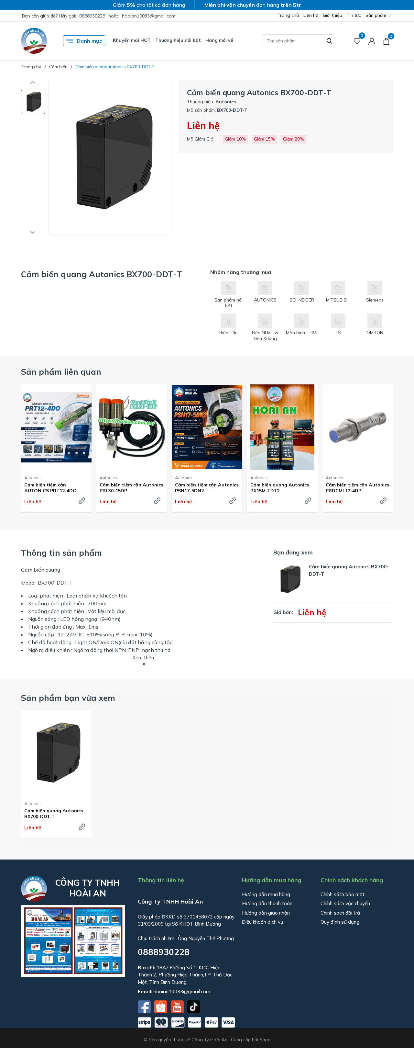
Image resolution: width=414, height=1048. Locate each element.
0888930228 (92, 16)
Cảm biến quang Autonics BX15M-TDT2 (279, 488)
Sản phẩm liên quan (61, 372)
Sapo (265, 1039)
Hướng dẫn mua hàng (266, 894)
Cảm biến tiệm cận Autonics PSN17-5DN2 (206, 488)
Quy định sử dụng (340, 922)
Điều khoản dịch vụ (262, 922)
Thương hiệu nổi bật (178, 40)
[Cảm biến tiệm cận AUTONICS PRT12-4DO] (56, 427)
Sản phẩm (376, 15)
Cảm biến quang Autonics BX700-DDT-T (53, 813)
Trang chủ (288, 15)
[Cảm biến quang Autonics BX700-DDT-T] (56, 753)
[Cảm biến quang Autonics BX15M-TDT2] (282, 427)
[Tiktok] (193, 1006)
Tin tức (354, 15)
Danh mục (89, 41)
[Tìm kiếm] (329, 40)
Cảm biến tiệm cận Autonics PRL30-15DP (131, 488)
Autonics (33, 477)
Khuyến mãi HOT (132, 40)
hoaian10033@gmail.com (148, 16)
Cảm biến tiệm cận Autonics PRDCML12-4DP (357, 488)
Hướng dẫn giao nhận (266, 913)
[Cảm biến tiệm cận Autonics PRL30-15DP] (131, 427)
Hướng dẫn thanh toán (267, 903)
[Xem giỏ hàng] (386, 41)
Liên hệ (310, 15)
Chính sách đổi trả (340, 913)
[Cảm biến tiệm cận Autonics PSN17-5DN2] (207, 427)
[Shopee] (161, 1006)
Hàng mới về (219, 40)
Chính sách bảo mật (343, 894)
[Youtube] (178, 1006)
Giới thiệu (332, 15)
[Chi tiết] (81, 500)
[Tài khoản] (371, 41)
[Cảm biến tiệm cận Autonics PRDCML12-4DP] (357, 427)
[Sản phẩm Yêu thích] (357, 41)
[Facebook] (145, 1006)
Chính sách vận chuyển (345, 903)
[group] (110, 157)
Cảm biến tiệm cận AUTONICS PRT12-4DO (50, 488)
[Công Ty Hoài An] (34, 41)
